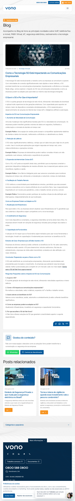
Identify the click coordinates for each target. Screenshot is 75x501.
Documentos (32, 461)
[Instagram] (13, 454)
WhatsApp (14, 352)
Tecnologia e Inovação (24, 68)
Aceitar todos (9, 495)
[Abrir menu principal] (68, 8)
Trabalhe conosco (14, 461)
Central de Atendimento (33, 352)
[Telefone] (29, 454)
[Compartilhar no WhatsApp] (59, 324)
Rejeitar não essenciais (24, 495)
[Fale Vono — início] (10, 8)
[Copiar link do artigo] (67, 323)
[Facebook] (7, 454)
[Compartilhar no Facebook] (56, 324)
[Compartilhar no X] (63, 324)
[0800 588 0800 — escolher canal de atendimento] (16, 468)
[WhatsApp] (24, 454)
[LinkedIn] (18, 454)
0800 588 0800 (41, 2)
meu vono (67, 2)
